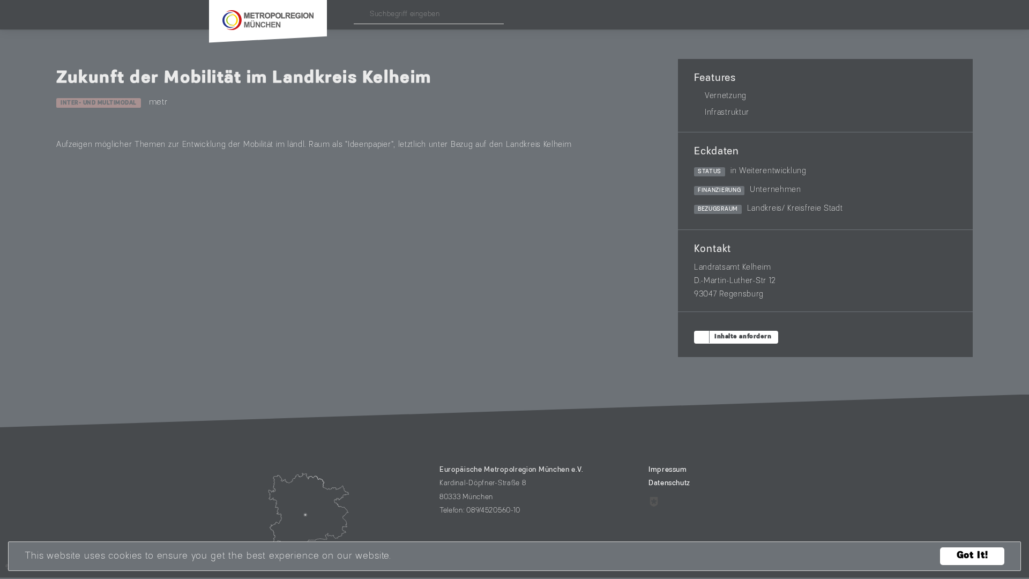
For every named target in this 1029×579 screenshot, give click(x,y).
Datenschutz (669, 483)
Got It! (972, 556)
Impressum (667, 470)
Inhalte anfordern (743, 337)
